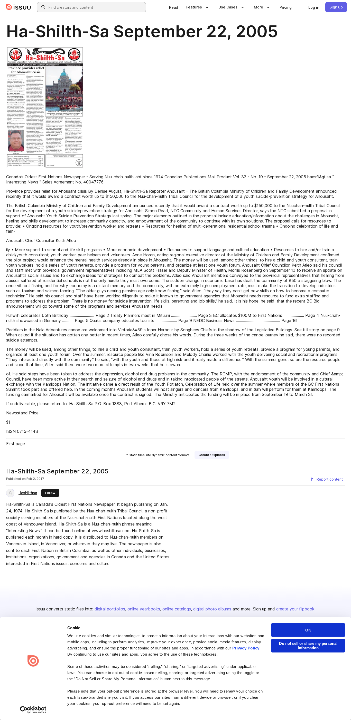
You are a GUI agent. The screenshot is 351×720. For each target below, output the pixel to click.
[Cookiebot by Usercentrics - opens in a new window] (33, 710)
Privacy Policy (246, 648)
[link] (173, 7)
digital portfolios (110, 608)
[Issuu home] (18, 7)
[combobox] (96, 7)
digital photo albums (212, 608)
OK (308, 630)
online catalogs (176, 608)
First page (15, 443)
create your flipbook (295, 608)
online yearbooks (143, 608)
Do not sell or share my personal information (308, 645)
